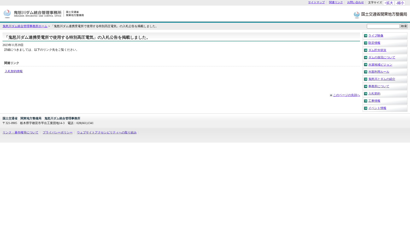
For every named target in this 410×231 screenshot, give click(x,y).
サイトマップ (316, 2)
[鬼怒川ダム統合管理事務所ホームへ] (43, 19)
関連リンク (336, 2)
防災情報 (374, 42)
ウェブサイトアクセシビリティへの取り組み (107, 132)
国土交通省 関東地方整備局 (380, 14)
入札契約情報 (14, 71)
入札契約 (374, 93)
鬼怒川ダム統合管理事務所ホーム (25, 26)
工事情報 (374, 100)
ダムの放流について (381, 57)
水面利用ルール (378, 71)
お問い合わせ (355, 2)
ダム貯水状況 (377, 50)
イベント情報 (377, 108)
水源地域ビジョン (380, 64)
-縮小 (400, 3)
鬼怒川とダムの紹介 (381, 79)
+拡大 (388, 3)
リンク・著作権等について (20, 132)
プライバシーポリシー (58, 132)
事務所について (378, 86)
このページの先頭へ (346, 95)
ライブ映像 (375, 35)
